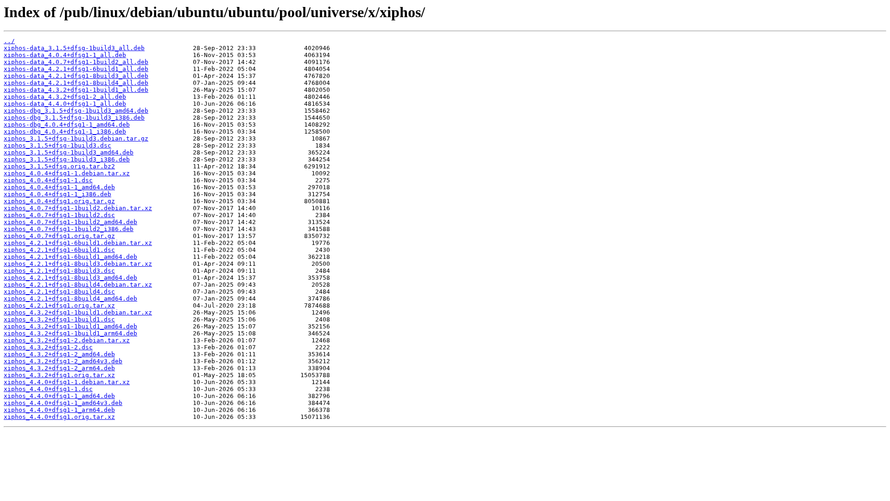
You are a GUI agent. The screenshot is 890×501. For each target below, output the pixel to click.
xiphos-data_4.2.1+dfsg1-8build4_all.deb (76, 82)
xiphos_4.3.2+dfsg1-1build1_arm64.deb (70, 333)
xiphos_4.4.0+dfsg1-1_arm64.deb (59, 409)
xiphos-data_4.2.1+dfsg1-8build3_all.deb (76, 75)
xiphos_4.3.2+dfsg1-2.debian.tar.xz (67, 340)
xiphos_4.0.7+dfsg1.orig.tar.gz (59, 235)
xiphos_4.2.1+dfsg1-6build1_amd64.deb (70, 256)
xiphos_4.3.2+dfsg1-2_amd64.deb (59, 354)
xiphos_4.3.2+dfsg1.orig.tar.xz (59, 375)
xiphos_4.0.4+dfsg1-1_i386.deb (57, 194)
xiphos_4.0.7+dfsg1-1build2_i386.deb (69, 228)
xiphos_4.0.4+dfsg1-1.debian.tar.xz (67, 173)
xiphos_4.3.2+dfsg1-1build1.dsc (59, 319)
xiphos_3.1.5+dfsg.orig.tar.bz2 (59, 166)
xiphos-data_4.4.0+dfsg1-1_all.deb (65, 103)
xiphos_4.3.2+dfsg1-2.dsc (48, 347)
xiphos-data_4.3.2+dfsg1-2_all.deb (65, 96)
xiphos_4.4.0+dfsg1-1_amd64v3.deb (63, 402)
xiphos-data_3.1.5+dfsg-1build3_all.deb (74, 48)
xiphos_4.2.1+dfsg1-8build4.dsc (59, 291)
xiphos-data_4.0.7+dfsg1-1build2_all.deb (76, 61)
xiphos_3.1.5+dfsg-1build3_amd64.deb (69, 152)
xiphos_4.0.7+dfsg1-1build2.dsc (59, 215)
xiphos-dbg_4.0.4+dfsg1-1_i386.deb (65, 131)
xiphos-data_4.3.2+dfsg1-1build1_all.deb (76, 89)
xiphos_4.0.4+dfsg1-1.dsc (48, 180)
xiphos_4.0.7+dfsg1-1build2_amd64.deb (70, 221)
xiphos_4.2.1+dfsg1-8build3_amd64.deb (70, 277)
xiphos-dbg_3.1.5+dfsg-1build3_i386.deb (74, 117)
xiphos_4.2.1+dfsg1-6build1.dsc (59, 249)
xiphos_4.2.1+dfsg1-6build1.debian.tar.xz (78, 242)
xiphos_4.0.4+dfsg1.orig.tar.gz (59, 201)
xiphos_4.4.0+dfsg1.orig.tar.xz (59, 416)
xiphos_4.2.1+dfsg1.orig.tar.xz (59, 305)
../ (9, 41)
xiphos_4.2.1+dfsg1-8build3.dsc (59, 270)
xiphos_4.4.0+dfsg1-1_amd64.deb (59, 395)
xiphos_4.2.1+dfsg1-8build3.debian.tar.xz (78, 263)
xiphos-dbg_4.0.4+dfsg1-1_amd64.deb (67, 124)
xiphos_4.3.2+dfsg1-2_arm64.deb (59, 368)
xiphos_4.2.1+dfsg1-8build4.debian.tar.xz (78, 284)
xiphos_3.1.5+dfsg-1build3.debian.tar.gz (76, 138)
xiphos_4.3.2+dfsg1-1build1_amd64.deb (70, 326)
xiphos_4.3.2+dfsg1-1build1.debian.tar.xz (78, 312)
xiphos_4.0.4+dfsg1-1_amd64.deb (59, 187)
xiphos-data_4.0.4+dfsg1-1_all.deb (65, 54)
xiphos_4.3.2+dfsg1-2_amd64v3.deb (63, 361)
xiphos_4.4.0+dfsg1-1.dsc (48, 388)
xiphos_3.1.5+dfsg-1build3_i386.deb (67, 159)
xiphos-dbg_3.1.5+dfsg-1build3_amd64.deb (76, 110)
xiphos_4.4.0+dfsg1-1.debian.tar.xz (67, 382)
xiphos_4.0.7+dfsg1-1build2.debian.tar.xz (78, 208)
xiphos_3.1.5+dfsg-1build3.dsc (57, 145)
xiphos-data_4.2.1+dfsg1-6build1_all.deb (76, 68)
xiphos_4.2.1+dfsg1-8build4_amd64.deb (70, 298)
